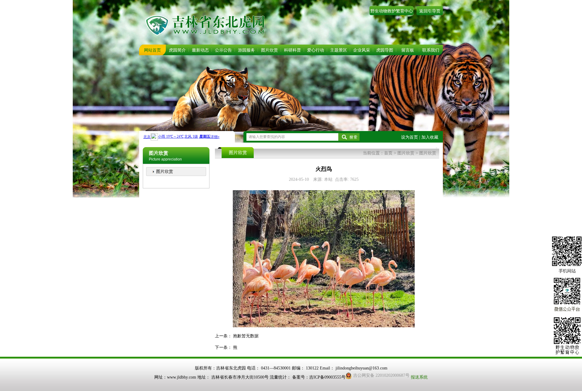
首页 (388, 153)
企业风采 (361, 50)
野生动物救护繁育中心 (391, 11)
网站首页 (152, 50)
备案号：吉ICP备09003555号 (319, 377)
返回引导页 (429, 11)
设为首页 (409, 137)
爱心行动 (315, 50)
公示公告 (223, 50)
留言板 (407, 50)
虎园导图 (384, 50)
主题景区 (338, 50)
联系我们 (430, 50)
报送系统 (419, 377)
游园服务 (246, 50)
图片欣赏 (269, 50)
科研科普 (292, 50)
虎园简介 (177, 50)
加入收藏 (429, 137)
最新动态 (200, 50)
